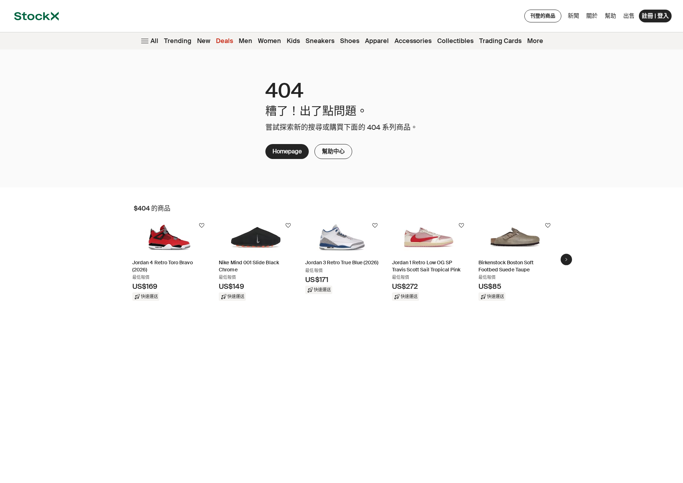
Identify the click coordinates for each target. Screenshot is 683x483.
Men (245, 41)
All (154, 41)
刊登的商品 (542, 15)
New (203, 41)
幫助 (610, 16)
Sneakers (320, 41)
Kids (293, 41)
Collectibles (455, 41)
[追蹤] (202, 225)
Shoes (349, 41)
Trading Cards (500, 41)
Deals (224, 41)
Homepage (287, 151)
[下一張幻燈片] (566, 259)
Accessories (413, 41)
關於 (593, 17)
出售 (629, 16)
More (535, 41)
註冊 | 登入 (655, 16)
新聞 (573, 16)
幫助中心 (333, 149)
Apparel (377, 41)
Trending (177, 41)
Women (269, 41)
